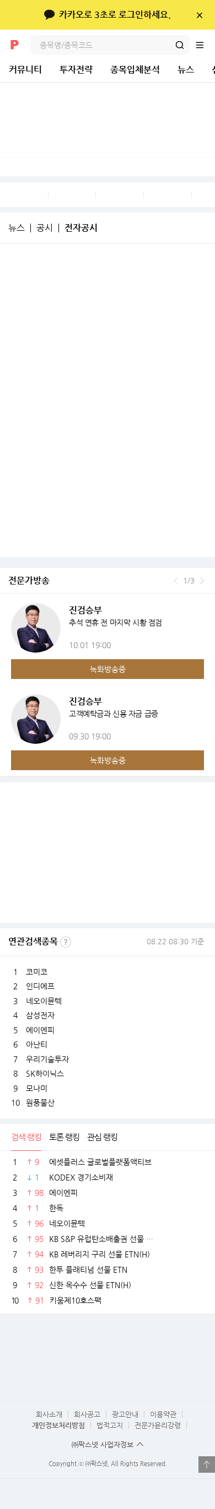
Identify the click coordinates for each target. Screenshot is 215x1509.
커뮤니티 (25, 69)
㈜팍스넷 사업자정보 (102, 1444)
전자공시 (81, 228)
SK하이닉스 (45, 1073)
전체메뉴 (205, 45)
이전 (176, 580)
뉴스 (186, 69)
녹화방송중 (108, 669)
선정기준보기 (65, 942)
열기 (206, 1464)
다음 (202, 580)
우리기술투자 (47, 1059)
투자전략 (76, 69)
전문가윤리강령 (158, 1425)
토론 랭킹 (64, 1137)
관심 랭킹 (102, 1137)
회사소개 (49, 1414)
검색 (180, 45)
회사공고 (87, 1414)
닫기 (199, 14)
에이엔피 (40, 1030)
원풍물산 (40, 1102)
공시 (44, 228)
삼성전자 (40, 1015)
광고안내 (125, 1414)
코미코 (36, 971)
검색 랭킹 (26, 1137)
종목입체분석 (135, 69)
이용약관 (163, 1414)
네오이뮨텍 (44, 1000)
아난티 (36, 1044)
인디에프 (40, 986)
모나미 (36, 1088)
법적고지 (109, 1425)
